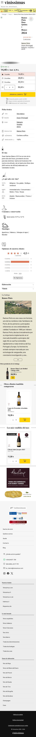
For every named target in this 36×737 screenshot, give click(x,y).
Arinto (23, 49)
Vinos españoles (8, 618)
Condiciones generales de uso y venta (18, 725)
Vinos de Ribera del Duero (10, 668)
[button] (31, 10)
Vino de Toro (7, 686)
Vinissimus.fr (7, 592)
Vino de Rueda (7, 682)
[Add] (24, 420)
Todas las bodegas (9, 646)
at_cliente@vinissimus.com (14, 568)
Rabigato (24, 47)
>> (18, 359)
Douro (10, 14)
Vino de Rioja (7, 663)
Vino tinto (6, 632)
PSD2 (14, 513)
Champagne (6, 700)
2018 (20, 273)
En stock (6, 66)
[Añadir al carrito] (12, 377)
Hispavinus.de (7, 606)
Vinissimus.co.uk (8, 597)
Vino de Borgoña (8, 691)
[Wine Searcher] (18, 494)
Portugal (4, 14)
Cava (4, 705)
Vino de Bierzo (7, 677)
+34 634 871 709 (11, 559)
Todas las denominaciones (11, 642)
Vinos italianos (7, 623)
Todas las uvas (7, 651)
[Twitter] (12, 574)
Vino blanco (20, 114)
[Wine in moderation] (18, 523)
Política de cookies (18, 714)
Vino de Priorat (7, 673)
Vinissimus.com (8, 587)
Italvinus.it (6, 601)
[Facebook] (8, 574)
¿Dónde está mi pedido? (13, 554)
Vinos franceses (8, 628)
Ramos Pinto (25, 43)
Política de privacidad (18, 720)
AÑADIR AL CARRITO (16, 94)
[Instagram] (4, 574)
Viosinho (30, 47)
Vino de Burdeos (8, 696)
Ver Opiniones (18, 278)
